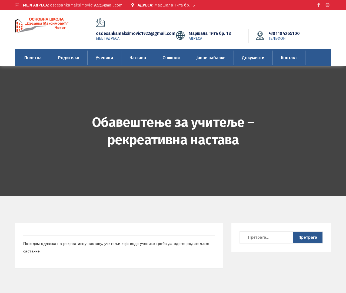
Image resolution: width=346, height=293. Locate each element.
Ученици (104, 57)
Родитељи (68, 57)
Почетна (33, 57)
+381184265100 (284, 36)
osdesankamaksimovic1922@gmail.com (72, 5)
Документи (253, 57)
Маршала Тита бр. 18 (166, 5)
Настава (137, 57)
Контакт (289, 57)
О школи (171, 57)
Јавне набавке (210, 57)
